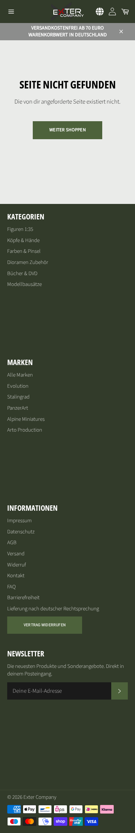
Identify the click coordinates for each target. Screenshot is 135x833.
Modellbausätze (24, 284)
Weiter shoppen (67, 130)
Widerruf (16, 565)
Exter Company (40, 797)
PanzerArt (17, 408)
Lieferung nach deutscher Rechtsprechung (53, 609)
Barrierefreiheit (23, 597)
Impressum (19, 520)
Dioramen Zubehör (27, 262)
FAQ (11, 587)
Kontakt (15, 575)
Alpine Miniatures (26, 419)
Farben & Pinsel (24, 251)
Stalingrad (18, 397)
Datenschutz (21, 532)
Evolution (17, 386)
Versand (15, 553)
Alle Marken (20, 375)
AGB (12, 542)
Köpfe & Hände (23, 240)
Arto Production (24, 430)
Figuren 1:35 (20, 229)
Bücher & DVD (22, 273)
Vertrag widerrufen (45, 625)
